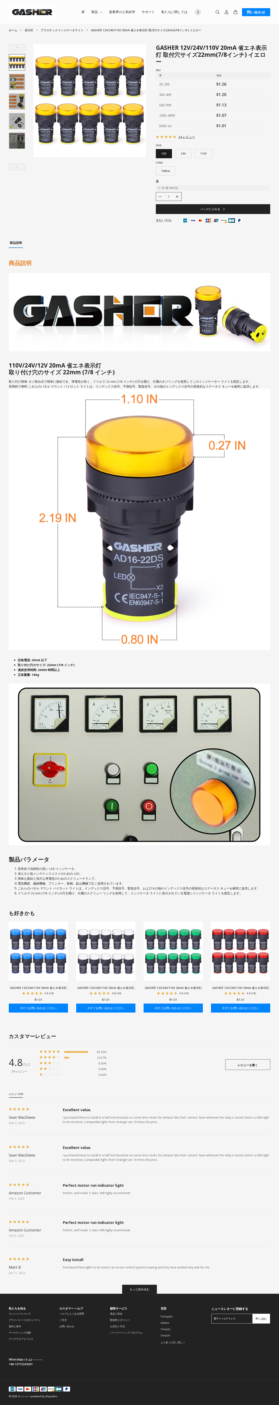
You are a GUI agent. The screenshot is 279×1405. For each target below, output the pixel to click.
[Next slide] (17, 167)
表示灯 (29, 30)
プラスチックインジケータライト (62, 30)
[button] (17, 62)
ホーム (13, 30)
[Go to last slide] (17, 47)
